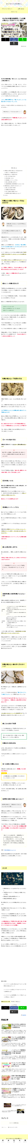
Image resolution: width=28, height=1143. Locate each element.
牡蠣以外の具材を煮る (10, 189)
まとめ (6, 195)
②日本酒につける (10, 178)
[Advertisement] (14, 62)
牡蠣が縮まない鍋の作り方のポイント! (13, 185)
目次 (12, 168)
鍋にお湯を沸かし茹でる (11, 182)
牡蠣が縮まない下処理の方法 (11, 174)
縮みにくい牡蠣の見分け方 (11, 172)
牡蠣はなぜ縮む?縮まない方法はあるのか (14, 170)
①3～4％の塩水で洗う (11, 176)
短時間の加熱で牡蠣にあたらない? (13, 193)
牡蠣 (13, 1001)
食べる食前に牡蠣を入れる (11, 191)
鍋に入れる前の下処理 (10, 187)
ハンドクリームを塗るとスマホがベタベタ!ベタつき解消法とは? (15, 990)
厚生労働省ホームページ (10, 850)
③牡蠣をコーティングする (11, 180)
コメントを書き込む (14, 1122)
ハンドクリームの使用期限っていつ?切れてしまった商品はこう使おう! (15, 996)
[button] (14, 43)
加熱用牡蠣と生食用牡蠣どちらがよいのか (15, 183)
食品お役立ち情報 (6, 1001)
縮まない (18, 1001)
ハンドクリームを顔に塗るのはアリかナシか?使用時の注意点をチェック (15, 985)
